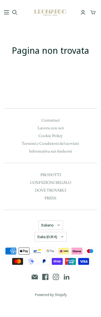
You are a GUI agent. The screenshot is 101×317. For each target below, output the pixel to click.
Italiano (47, 225)
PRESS (50, 197)
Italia (47, 236)
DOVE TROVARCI (50, 190)
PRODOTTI (50, 174)
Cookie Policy (51, 135)
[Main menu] (6, 12)
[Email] (35, 277)
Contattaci (50, 120)
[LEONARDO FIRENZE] (50, 11)
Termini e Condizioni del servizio (50, 143)
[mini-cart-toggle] (93, 12)
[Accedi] (83, 12)
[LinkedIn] (66, 277)
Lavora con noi (51, 127)
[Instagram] (56, 277)
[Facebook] (45, 277)
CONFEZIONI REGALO (50, 182)
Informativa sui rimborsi (50, 151)
